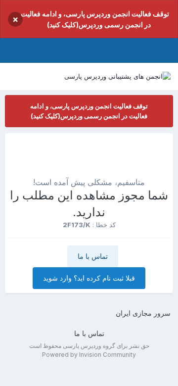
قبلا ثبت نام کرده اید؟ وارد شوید (89, 278)
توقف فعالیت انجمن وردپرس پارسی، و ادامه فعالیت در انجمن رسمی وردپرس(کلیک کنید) (95, 19)
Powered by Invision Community (89, 354)
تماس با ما (93, 256)
